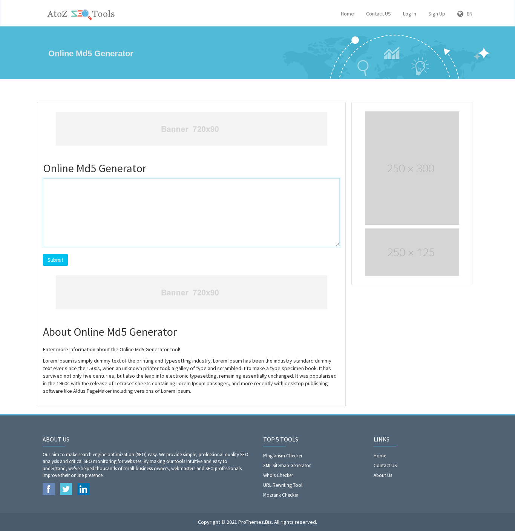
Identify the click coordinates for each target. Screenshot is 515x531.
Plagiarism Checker (282, 455)
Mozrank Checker (280, 495)
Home (347, 13)
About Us (383, 475)
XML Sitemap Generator (287, 465)
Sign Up (436, 13)
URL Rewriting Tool (282, 485)
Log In (409, 13)
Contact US (378, 13)
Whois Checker (278, 475)
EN (467, 13)
